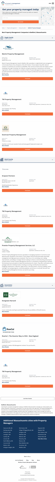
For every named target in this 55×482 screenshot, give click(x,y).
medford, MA (22, 447)
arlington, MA (22, 432)
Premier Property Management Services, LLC (18, 245)
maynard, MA (41, 428)
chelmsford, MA (42, 434)
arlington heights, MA (8, 447)
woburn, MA (6, 445)
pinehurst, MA (7, 432)
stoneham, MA (22, 445)
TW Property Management (11, 99)
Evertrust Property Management (14, 135)
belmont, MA (22, 436)
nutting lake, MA (7, 430)
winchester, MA (23, 428)
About (38, 460)
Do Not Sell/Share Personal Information (27, 475)
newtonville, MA (42, 436)
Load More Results (27, 398)
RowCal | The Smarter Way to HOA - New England (20, 336)
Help (33, 460)
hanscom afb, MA (7, 428)
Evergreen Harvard (9, 301)
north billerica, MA (8, 441)
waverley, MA (22, 439)
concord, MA (6, 443)
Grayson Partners (8, 176)
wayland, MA (41, 430)
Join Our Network (19, 460)
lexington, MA (7, 434)
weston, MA (22, 441)
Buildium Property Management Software (27, 462)
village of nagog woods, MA (26, 430)
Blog (27, 460)
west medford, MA (23, 443)
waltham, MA (22, 434)
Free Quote (27, 78)
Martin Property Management (13, 54)
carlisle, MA (6, 436)
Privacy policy (27, 471)
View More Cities (42, 439)
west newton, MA (42, 432)
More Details (5, 75)
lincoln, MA (6, 439)
